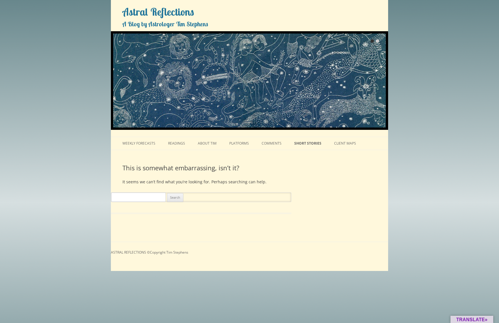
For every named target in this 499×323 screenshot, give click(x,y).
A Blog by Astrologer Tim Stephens (165, 24)
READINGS (176, 143)
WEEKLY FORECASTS (138, 143)
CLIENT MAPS (345, 143)
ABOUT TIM (207, 143)
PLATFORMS (239, 143)
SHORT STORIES (307, 143)
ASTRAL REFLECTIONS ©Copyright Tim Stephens (149, 252)
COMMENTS (272, 143)
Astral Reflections (158, 11)
